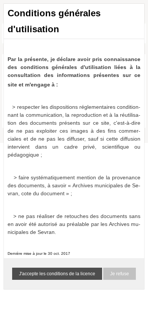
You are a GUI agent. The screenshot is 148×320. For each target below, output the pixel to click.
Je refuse (119, 273)
